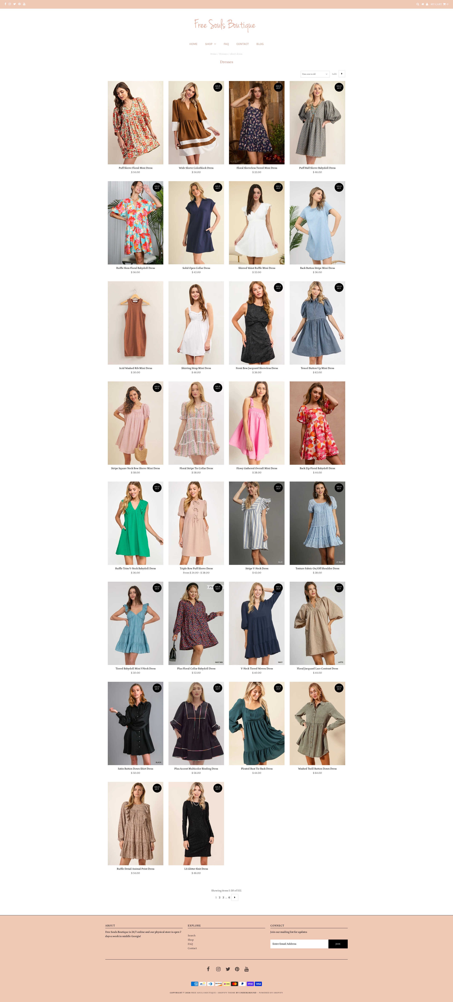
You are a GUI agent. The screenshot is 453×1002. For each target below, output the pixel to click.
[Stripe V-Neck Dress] (257, 523)
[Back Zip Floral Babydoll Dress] (317, 423)
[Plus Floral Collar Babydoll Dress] (196, 623)
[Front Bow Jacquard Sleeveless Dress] (257, 323)
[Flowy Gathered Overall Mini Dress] (257, 423)
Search (192, 935)
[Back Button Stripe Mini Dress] (317, 223)
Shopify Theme (227, 993)
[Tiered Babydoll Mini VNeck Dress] (135, 623)
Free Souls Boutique (203, 993)
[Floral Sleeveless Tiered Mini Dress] (257, 123)
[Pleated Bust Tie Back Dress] (257, 723)
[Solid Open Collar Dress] (196, 222)
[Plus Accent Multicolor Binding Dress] (196, 723)
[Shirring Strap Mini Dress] (196, 323)
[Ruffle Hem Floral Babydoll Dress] (135, 223)
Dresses (223, 54)
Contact (242, 44)
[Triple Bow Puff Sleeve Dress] (196, 523)
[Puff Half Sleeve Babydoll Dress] (317, 123)
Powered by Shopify (271, 993)
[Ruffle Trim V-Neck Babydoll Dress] (135, 523)
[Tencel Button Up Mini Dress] (317, 323)
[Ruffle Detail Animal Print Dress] (135, 823)
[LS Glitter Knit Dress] (196, 823)
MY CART (439, 4)
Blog (260, 44)
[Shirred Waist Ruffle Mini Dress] (257, 223)
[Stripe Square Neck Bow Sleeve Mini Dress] (135, 423)
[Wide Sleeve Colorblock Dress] (196, 123)
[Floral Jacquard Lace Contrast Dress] (317, 623)
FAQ (226, 44)
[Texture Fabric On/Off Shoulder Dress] (317, 523)
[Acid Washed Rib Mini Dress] (135, 323)
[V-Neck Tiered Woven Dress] (257, 623)
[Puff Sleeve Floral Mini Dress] (135, 123)
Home (193, 44)
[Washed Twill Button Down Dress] (317, 723)
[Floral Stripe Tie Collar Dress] (196, 423)
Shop (208, 44)
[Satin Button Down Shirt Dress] (135, 723)
